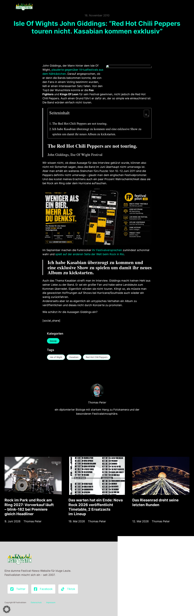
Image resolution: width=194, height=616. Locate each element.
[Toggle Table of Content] (145, 113)
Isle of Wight (56, 357)
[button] (6, 609)
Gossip (53, 341)
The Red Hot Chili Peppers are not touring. (79, 123)
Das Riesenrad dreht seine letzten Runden (155, 502)
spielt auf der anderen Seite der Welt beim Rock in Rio (89, 254)
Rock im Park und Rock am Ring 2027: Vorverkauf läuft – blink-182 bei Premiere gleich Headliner (29, 507)
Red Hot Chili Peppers (96, 357)
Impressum (50, 602)
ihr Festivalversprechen (107, 250)
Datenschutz (36, 602)
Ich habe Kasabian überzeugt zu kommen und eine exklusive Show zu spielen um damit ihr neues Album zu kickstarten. (96, 131)
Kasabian (74, 357)
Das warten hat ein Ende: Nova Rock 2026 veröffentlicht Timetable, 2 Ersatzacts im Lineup (96, 507)
